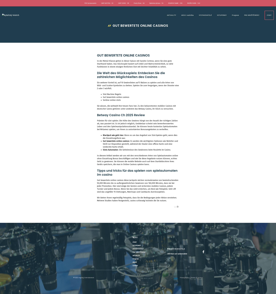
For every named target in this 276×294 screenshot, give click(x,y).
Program (235, 15)
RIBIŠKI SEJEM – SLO (193, 3)
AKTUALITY (171, 15)
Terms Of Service (197, 278)
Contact (135, 265)
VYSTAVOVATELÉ (205, 15)
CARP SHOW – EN (123, 3)
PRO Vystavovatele (90, 3)
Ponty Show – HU (139, 3)
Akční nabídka (187, 15)
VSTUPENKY (222, 15)
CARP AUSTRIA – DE (107, 3)
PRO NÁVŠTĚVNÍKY (251, 15)
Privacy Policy (184, 278)
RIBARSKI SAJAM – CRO (175, 3)
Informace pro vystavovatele (177, 254)
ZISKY (269, 15)
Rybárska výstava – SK (156, 3)
